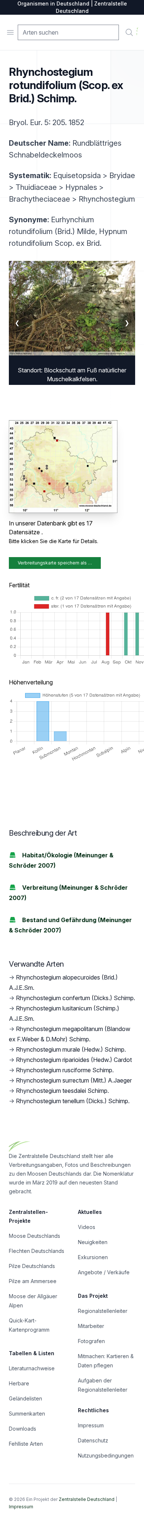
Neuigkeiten (92, 1242)
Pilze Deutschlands (32, 1266)
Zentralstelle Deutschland (86, 1499)
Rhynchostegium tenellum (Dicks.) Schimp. (73, 1101)
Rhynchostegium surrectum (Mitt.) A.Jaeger (74, 1080)
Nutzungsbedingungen (106, 1455)
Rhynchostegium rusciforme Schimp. (65, 1070)
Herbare (19, 1383)
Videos (86, 1227)
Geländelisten (25, 1398)
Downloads (22, 1428)
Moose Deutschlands (34, 1236)
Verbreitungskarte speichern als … (55, 563)
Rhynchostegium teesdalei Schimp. (62, 1090)
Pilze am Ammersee (32, 1281)
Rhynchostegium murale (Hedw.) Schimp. (71, 1049)
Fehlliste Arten (26, 1444)
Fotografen (91, 1341)
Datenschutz (93, 1440)
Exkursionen (93, 1257)
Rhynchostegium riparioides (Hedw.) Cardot (74, 1059)
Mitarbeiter (91, 1326)
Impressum (91, 1425)
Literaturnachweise (32, 1368)
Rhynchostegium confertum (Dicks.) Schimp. (75, 998)
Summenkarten (27, 1413)
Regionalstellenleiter (102, 1311)
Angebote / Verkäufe (104, 1272)
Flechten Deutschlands (36, 1251)
